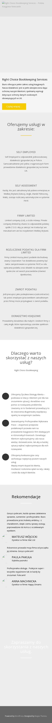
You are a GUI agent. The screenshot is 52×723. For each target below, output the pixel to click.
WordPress (19, 716)
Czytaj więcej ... (14, 106)
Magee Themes (41, 716)
